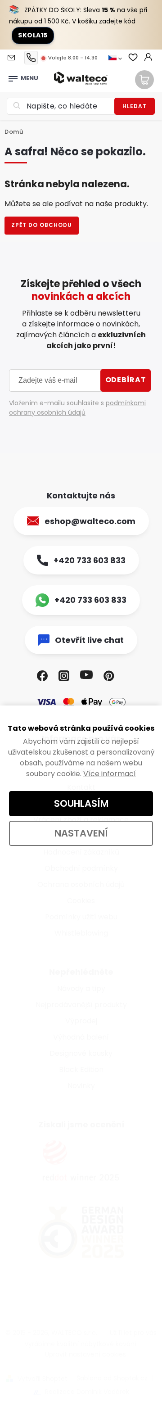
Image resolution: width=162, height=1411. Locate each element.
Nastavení (81, 833)
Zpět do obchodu (41, 225)
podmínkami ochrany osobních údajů (77, 407)
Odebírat (125, 380)
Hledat (134, 106)
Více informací (109, 774)
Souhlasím (81, 803)
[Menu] (13, 76)
